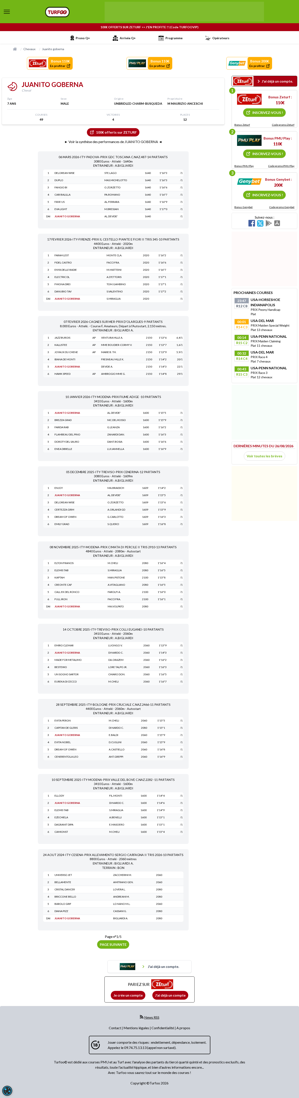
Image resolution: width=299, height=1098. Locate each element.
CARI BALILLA (62, 194)
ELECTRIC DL (62, 277)
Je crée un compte (128, 995)
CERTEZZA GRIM (64, 509)
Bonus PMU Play (244, 166)
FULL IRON (61, 599)
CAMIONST (61, 831)
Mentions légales (136, 1028)
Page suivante (113, 944)
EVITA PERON (63, 720)
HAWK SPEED (62, 373)
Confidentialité (163, 1028)
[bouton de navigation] (7, 12)
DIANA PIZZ (61, 911)
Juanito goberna (53, 49)
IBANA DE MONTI (65, 359)
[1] (249, 99)
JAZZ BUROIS (62, 337)
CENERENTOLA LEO (66, 756)
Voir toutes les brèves (264, 456)
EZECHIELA (61, 817)
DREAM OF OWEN (65, 516)
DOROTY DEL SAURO (67, 441)
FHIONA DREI (62, 284)
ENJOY (59, 488)
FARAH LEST (62, 255)
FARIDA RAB (62, 427)
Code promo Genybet (281, 207)
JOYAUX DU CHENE (66, 352)
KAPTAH (60, 577)
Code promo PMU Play (281, 166)
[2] (249, 140)
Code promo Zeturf (283, 124)
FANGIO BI (61, 187)
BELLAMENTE (63, 882)
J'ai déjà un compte (170, 995)
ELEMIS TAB (62, 570)
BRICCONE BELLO (65, 896)
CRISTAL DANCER (65, 889)
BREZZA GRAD (63, 420)
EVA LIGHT (61, 209)
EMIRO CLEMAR (64, 645)
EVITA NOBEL (63, 742)
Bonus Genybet (243, 207)
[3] (249, 181)
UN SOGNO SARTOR (67, 674)
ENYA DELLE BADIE (66, 269)
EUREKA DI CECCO (66, 681)
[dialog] (7, 1091)
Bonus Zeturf (242, 124)
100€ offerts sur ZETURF (116, 132)
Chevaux (29, 49)
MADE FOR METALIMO (68, 659)
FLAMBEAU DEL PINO (67, 434)
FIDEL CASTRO (63, 262)
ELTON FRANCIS (64, 563)
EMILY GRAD (62, 524)
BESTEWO (61, 667)
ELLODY (59, 795)
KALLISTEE (61, 345)
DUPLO (59, 180)
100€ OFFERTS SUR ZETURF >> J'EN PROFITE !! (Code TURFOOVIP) (149, 27)
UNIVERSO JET (63, 875)
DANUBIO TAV (63, 291)
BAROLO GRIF (63, 903)
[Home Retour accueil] (57, 12)
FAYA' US (60, 201)
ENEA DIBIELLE (63, 449)
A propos (183, 1028)
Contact (115, 1028)
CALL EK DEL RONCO (67, 592)
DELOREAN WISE (65, 173)
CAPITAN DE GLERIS (66, 727)
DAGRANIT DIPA (64, 824)
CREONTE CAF (63, 584)
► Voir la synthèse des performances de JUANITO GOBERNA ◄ (113, 142)
